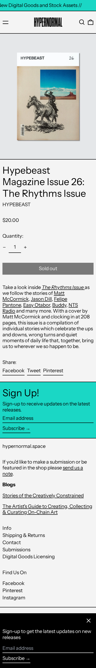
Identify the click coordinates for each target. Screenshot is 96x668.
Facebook (13, 583)
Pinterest (12, 591)
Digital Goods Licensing (28, 557)
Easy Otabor (36, 305)
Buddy (59, 305)
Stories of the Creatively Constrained (43, 496)
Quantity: (12, 236)
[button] (82, 22)
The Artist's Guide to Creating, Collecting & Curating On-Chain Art (47, 509)
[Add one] (25, 247)
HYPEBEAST (16, 204)
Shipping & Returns (23, 535)
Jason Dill (41, 299)
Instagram (13, 598)
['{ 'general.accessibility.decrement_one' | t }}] (4, 247)
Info (6, 528)
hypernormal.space (24, 446)
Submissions (16, 550)
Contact (11, 542)
